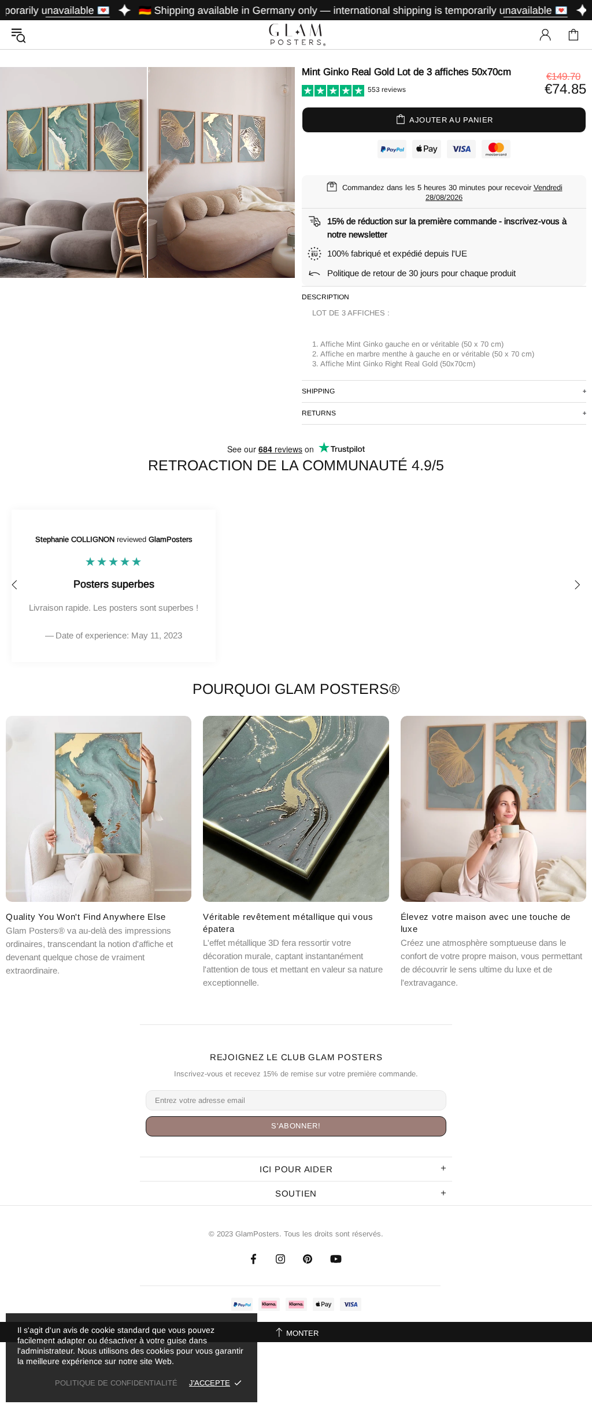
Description (325, 297)
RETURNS (319, 413)
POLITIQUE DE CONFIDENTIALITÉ (116, 1383)
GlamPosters (296, 34)
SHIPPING (318, 391)
